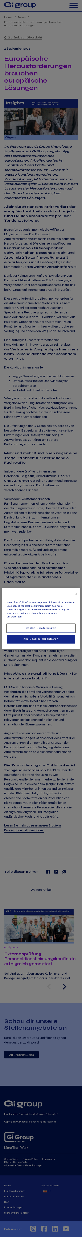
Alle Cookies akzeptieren (41, 639)
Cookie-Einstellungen (41, 628)
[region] (41, 618)
